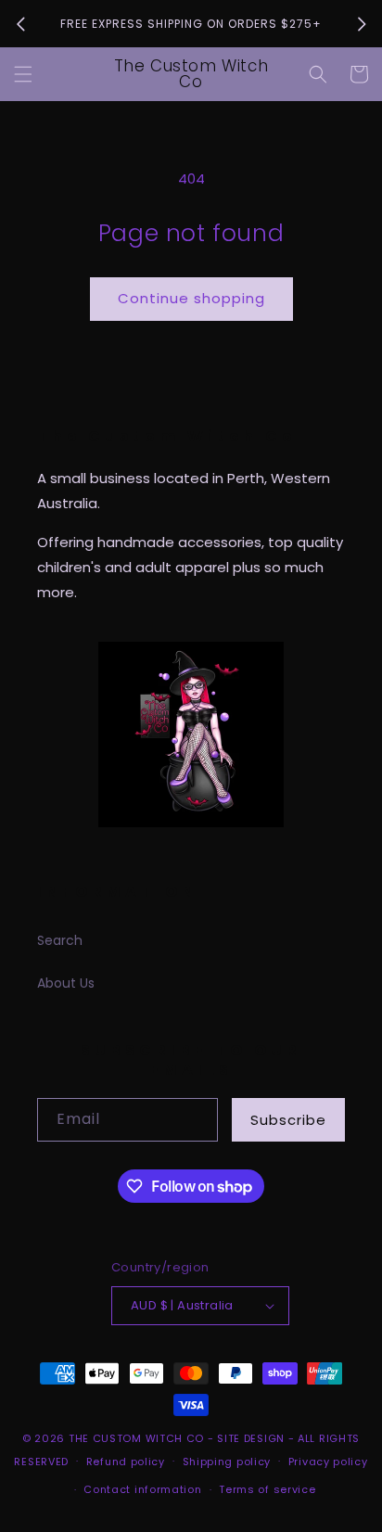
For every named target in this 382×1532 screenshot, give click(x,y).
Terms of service (267, 1489)
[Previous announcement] (20, 24)
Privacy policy (328, 1461)
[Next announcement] (361, 24)
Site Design (251, 1438)
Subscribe (288, 1120)
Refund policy (125, 1461)
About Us (66, 983)
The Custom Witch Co (136, 1438)
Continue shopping (191, 298)
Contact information (142, 1489)
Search (60, 940)
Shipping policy (227, 1461)
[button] (23, 74)
